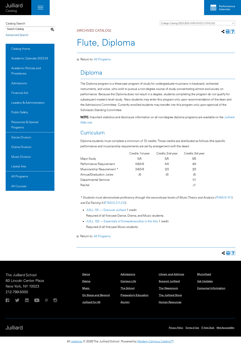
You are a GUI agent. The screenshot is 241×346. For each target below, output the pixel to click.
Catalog (11, 10)
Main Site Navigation (40, 7)
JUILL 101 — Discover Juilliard (106, 210)
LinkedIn (27, 300)
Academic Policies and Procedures (26, 70)
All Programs (19, 176)
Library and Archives (171, 274)
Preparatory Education (134, 295)
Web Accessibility (225, 327)
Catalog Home (20, 49)
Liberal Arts (18, 166)
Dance (86, 274)
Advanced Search (17, 35)
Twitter (17, 300)
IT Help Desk (207, 327)
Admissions (19, 83)
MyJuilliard (204, 274)
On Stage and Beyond (96, 295)
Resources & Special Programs (24, 124)
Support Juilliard (169, 281)
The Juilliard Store (170, 295)
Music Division (21, 157)
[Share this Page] (223, 31)
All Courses (18, 186)
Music (86, 288)
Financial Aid (19, 93)
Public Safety (19, 112)
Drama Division (21, 147)
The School (127, 288)
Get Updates (205, 281)
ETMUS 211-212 (114, 203)
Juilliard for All (91, 302)
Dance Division (21, 137)
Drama (86, 281)
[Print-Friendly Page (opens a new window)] (228, 31)
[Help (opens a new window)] (233, 31)
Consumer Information (211, 288)
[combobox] (197, 23)
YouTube (36, 300)
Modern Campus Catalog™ (155, 341)
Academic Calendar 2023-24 (29, 58)
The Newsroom (168, 288)
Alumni (125, 302)
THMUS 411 (224, 197)
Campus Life (128, 281)
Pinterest (46, 300)
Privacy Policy (176, 327)
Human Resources (170, 302)
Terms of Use (192, 327)
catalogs (76, 341)
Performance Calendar (227, 8)
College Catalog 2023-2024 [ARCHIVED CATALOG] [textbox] (188, 23)
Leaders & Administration (28, 102)
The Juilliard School (14, 4)
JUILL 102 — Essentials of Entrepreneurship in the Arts (122, 221)
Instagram (55, 300)
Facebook (7, 300)
